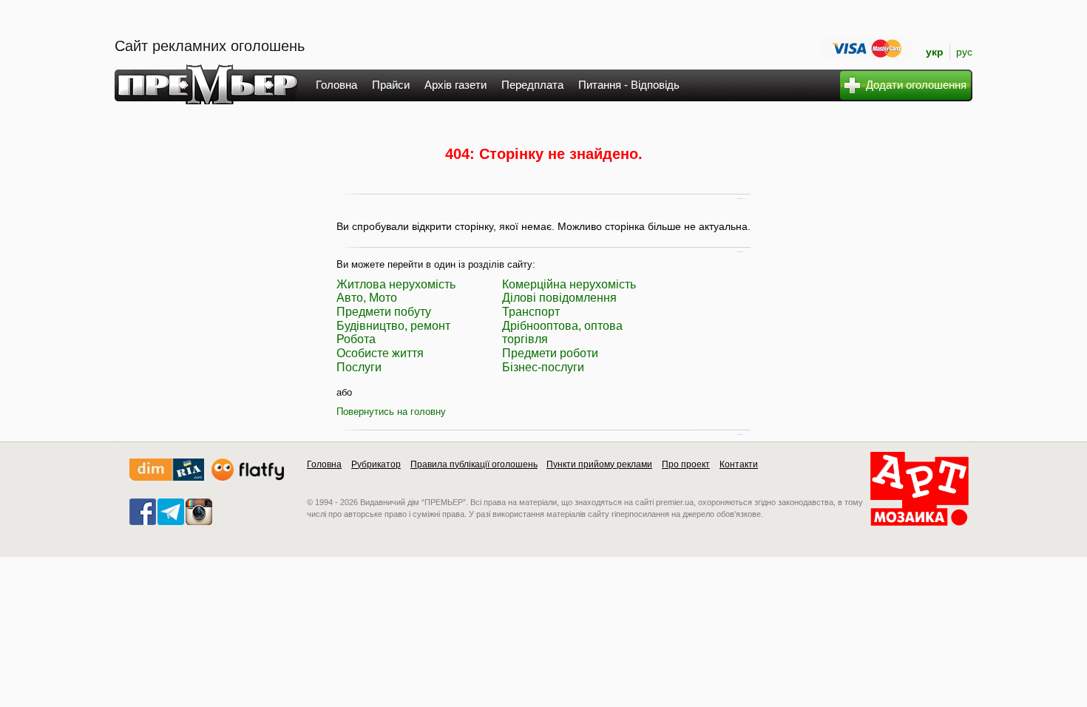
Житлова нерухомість (396, 284)
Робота (356, 339)
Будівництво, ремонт (393, 325)
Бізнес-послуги (543, 367)
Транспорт (531, 311)
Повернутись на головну (391, 411)
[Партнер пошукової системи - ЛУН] (247, 477)
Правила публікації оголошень (474, 464)
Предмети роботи (550, 353)
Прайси (391, 84)
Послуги (359, 367)
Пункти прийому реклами (599, 464)
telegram (171, 511)
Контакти (738, 464)
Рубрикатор (376, 464)
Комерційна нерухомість (569, 284)
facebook (142, 511)
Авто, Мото (366, 297)
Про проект (686, 464)
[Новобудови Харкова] (166, 477)
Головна (336, 84)
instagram (199, 511)
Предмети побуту (383, 311)
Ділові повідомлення (559, 297)
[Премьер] (207, 100)
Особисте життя (380, 353)
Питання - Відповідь (629, 84)
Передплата (532, 84)
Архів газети (455, 84)
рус (964, 52)
